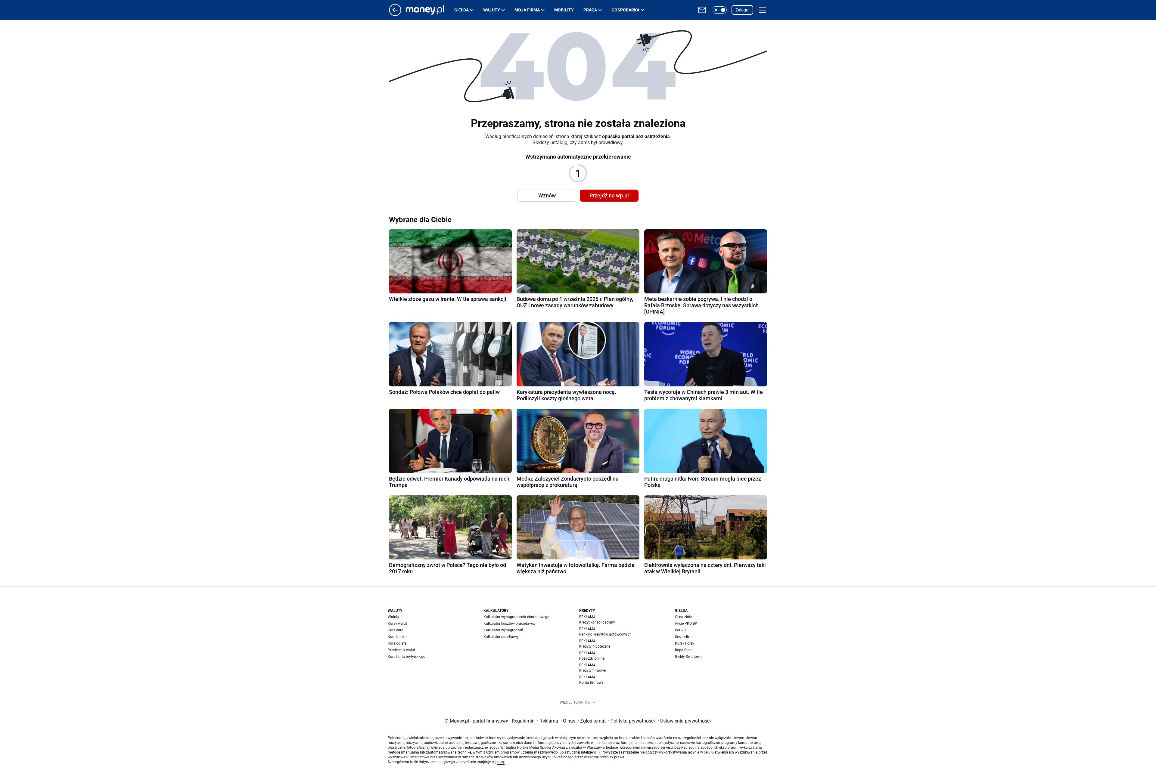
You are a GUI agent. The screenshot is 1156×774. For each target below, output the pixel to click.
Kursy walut (397, 623)
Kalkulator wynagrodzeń (503, 630)
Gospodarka (625, 10)
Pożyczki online (591, 658)
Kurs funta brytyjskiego (406, 657)
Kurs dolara (397, 643)
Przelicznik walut (401, 650)
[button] (719, 10)
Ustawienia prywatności (684, 721)
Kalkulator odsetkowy (501, 637)
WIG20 (680, 630)
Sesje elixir (683, 637)
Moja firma (527, 10)
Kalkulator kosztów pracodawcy (509, 623)
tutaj (501, 762)
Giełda (461, 10)
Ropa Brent (684, 650)
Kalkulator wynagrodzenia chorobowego (516, 617)
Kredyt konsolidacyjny (597, 622)
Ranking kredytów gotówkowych (605, 634)
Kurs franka (397, 637)
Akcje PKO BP (686, 623)
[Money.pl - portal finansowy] (430, 10)
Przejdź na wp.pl (609, 195)
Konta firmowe (591, 682)
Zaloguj (742, 10)
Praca (590, 10)
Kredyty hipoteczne (594, 646)
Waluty (491, 10)
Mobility (564, 10)
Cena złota (683, 617)
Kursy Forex (684, 643)
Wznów (547, 195)
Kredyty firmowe (592, 670)
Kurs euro (395, 630)
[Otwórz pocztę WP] (702, 10)
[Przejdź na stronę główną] (395, 14)
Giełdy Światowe (688, 657)
